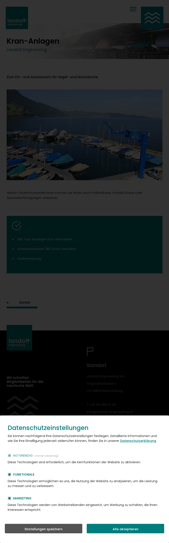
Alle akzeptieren (125, 529)
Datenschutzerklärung (138, 441)
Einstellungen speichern (43, 529)
